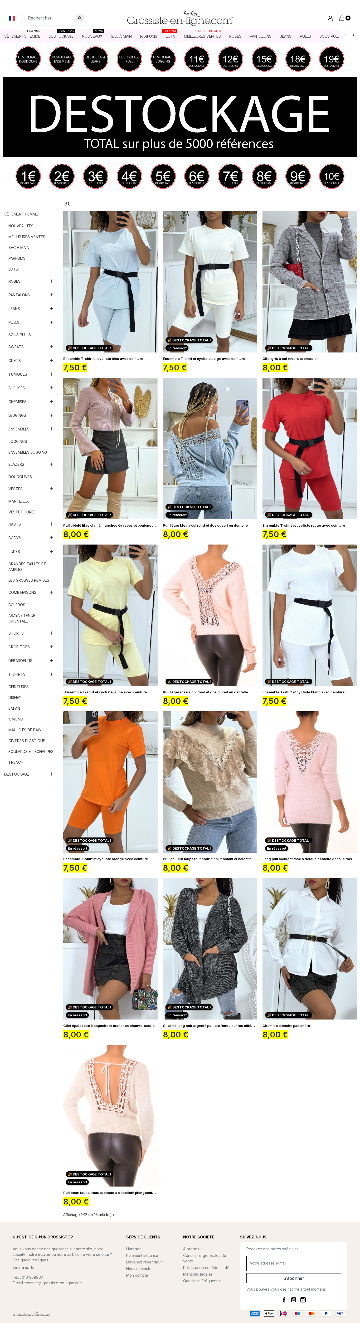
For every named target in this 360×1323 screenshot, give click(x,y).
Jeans (14, 308)
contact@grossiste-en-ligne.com (54, 1283)
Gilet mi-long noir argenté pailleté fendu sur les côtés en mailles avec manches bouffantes (240, 1025)
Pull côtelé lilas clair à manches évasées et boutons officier (113, 525)
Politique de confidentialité (206, 1267)
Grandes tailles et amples (27, 567)
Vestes (15, 489)
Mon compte (137, 1275)
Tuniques (17, 374)
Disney (14, 697)
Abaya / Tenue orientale (21, 618)
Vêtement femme (21, 214)
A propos (191, 1249)
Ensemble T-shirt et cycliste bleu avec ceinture (103, 358)
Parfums (17, 258)
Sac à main (18, 247)
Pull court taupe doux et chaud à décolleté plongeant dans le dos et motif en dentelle (134, 1192)
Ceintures (18, 686)
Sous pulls (19, 334)
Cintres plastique (26, 740)
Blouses (16, 388)
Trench (15, 762)
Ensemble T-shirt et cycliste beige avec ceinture (204, 358)
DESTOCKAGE (16, 774)
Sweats (16, 347)
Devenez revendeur (144, 1262)
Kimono (15, 719)
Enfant (15, 708)
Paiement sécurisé (142, 1255)
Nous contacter (139, 1268)
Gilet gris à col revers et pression (290, 358)
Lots (13, 269)
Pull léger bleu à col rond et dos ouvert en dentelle (205, 525)
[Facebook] (284, 1299)
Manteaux (18, 501)
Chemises (17, 401)
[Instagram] (303, 1299)
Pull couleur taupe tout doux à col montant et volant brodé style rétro (220, 859)
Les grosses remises (28, 580)
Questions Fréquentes (202, 1280)
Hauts (14, 524)
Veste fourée (22, 512)
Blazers (16, 464)
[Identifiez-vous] (330, 18)
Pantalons (19, 295)
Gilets (14, 360)
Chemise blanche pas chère (286, 1025)
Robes (14, 281)
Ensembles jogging (27, 452)
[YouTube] (293, 1299)
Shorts (16, 633)
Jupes (14, 551)
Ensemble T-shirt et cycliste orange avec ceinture (105, 859)
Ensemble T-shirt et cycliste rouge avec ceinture (303, 525)
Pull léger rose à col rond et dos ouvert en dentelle (205, 692)
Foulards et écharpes (30, 751)
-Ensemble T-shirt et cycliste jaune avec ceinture (105, 692)
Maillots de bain (24, 730)
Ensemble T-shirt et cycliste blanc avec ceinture (303, 692)
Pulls (14, 322)
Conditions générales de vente (204, 1258)
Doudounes (20, 476)
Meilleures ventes (26, 236)
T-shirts (17, 674)
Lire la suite (24, 1267)
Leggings (17, 415)
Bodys (14, 538)
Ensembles (19, 429)
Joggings (17, 441)
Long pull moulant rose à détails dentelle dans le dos (307, 859)
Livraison (134, 1249)
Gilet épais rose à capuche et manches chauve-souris (109, 1025)
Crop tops (19, 647)
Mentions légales (198, 1274)
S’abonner (293, 1278)
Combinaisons (22, 592)
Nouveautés (20, 226)
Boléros (16, 604)
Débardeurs (20, 660)
